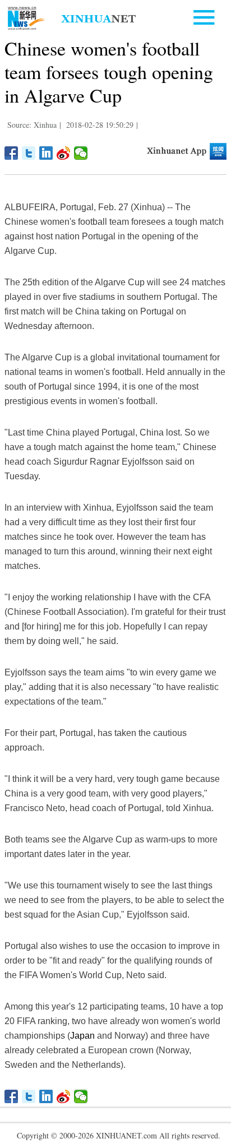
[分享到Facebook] (11, 153)
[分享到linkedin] (46, 153)
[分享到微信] (81, 153)
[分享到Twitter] (29, 153)
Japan (82, 1035)
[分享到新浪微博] (64, 153)
